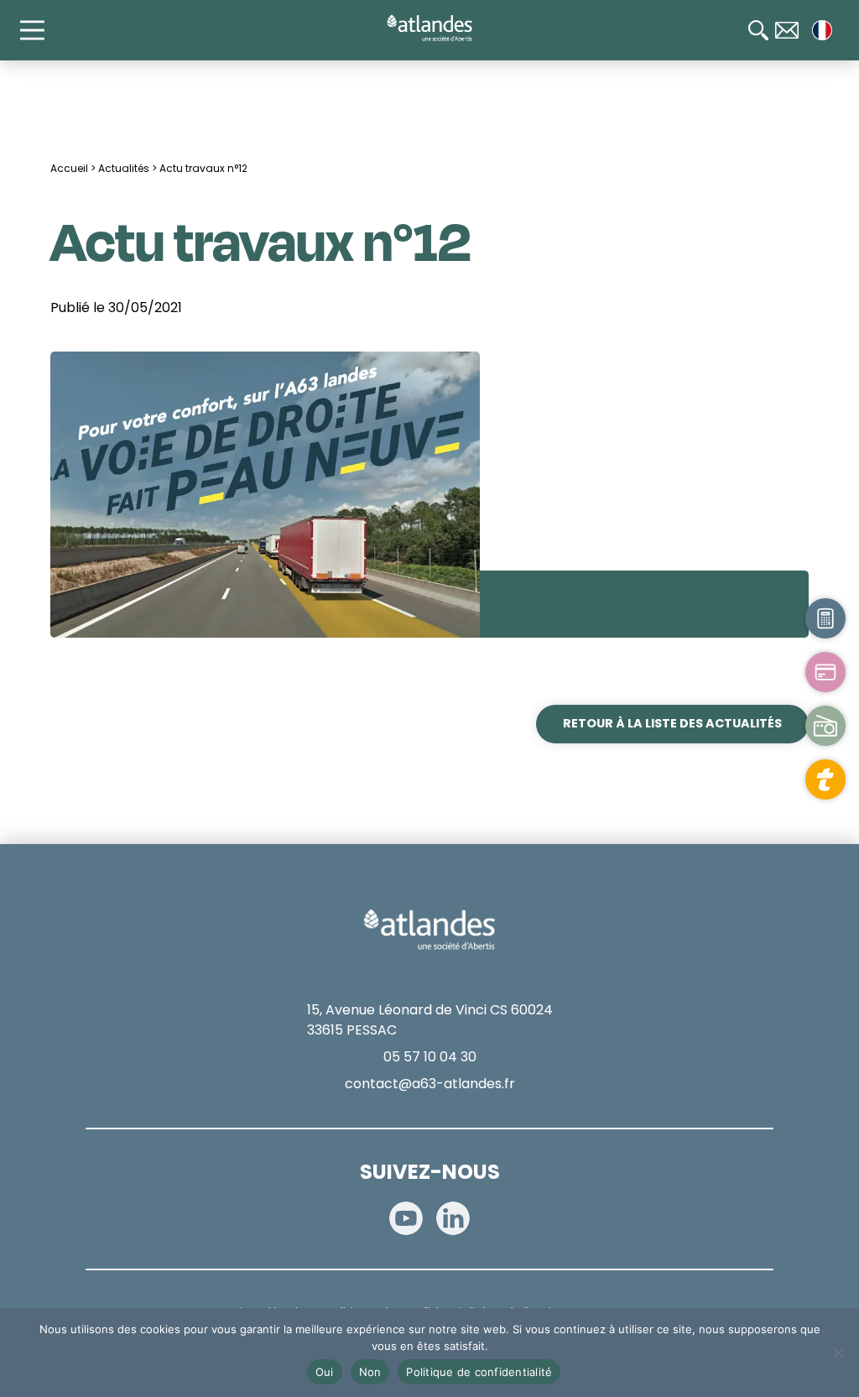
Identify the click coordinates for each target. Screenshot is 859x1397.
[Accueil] (429, 28)
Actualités (123, 168)
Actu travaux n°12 (203, 168)
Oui (324, 1372)
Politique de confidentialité (479, 1372)
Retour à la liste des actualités (672, 723)
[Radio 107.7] (825, 726)
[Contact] (787, 30)
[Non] (838, 1352)
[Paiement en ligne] (825, 672)
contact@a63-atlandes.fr (430, 1083)
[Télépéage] (825, 779)
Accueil (69, 168)
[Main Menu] (40, 30)
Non (370, 1372)
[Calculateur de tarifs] (825, 618)
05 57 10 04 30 (429, 1056)
